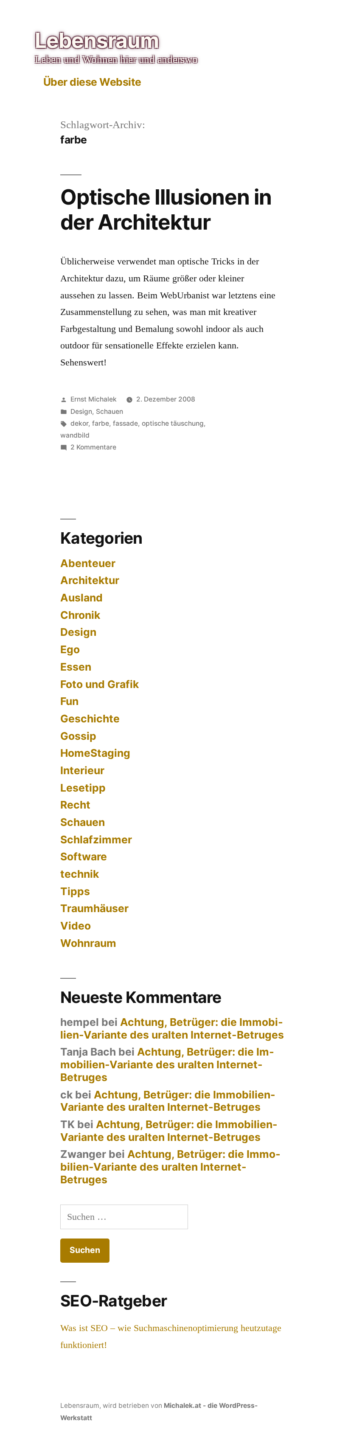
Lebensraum (97, 40)
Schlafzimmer (96, 839)
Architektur (89, 580)
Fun (69, 701)
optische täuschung (173, 423)
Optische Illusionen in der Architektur (166, 209)
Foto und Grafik (99, 684)
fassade (125, 423)
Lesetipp (83, 787)
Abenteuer (87, 563)
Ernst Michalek (93, 399)
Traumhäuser (94, 908)
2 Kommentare (93, 447)
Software (83, 856)
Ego (70, 649)
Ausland (81, 597)
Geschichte (90, 718)
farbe (100, 423)
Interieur (82, 770)
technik (79, 874)
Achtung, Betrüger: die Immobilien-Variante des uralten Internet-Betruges (172, 1028)
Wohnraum (88, 943)
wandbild (75, 435)
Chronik (80, 615)
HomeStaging (95, 753)
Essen (75, 666)
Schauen (109, 411)
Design (81, 411)
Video (75, 925)
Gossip (78, 736)
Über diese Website (92, 82)
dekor (79, 423)
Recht (75, 804)
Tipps (75, 891)
